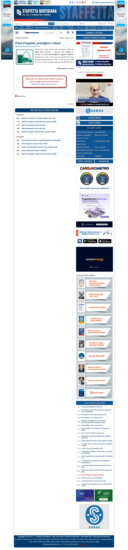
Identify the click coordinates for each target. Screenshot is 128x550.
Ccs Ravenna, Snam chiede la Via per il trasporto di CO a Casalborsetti (96, 411)
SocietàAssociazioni (22, 28)
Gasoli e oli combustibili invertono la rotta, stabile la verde (39, 147)
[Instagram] (75, 2)
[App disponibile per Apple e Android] (94, 241)
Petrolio (79, 28)
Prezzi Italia (81, 141)
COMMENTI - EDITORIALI (94, 32)
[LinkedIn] (70, 2)
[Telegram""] (73, 2)
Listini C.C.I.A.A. (82, 138)
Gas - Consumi (100, 147)
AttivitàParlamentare (55, 28)
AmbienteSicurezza (110, 28)
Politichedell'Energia (29, 28)
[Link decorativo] (86, 49)
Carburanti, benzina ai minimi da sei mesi (94, 481)
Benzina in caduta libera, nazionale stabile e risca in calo (39, 118)
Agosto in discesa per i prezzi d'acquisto (34, 125)
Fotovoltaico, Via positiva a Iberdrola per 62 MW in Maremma (96, 437)
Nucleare (99, 28)
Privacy (82, 544)
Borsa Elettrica (100, 132)
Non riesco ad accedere (61, 24)
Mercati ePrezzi (61, 28)
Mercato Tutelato (101, 135)
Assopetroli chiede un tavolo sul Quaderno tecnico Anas (96, 466)
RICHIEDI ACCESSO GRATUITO (103, 2)
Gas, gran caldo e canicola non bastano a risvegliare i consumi (97, 444)
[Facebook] (80, 2)
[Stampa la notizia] (17, 32)
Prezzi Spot (81, 156)
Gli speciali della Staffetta (86, 275)
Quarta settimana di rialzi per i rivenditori (34, 150)
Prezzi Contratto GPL (102, 150)
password (35, 24)
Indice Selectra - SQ (102, 141)
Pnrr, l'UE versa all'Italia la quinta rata (93, 433)
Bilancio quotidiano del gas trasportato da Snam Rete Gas (97, 457)
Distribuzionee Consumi (70, 28)
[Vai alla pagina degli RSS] (85, 2)
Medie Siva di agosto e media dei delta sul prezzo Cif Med (39, 122)
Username (18, 24)
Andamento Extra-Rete (85, 150)
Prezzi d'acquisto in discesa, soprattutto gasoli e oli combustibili (41, 140)
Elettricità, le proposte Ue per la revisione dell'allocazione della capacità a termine (94, 421)
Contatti (110, 24)
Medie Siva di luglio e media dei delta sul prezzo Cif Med (39, 132)
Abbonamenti (102, 24)
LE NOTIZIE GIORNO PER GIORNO (94, 37)
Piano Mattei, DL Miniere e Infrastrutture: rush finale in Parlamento (97, 452)
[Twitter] (77, 2)
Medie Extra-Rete (22, 38)
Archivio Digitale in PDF (104, 51)
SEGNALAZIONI (104, 161)
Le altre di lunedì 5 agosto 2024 (94, 403)
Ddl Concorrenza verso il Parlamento (92, 478)
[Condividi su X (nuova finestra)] (73, 32)
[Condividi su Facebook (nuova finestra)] (68, 32)
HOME (16, 28)
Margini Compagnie (84, 135)
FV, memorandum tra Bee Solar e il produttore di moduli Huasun (96, 461)
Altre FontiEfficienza (105, 28)
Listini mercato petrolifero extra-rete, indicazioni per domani (97, 485)
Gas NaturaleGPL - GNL (93, 28)
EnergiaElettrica (87, 28)
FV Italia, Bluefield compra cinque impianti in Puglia (97, 441)
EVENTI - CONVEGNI (85, 161)
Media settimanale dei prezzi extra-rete (33, 128)
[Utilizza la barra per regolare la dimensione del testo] (25, 32)
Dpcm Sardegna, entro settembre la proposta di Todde (95, 429)
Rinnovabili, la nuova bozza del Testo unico (94, 415)
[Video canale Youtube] (83, 2)
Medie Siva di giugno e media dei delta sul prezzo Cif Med (39, 154)
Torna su (71, 104)
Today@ (98, 156)
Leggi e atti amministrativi (41, 28)
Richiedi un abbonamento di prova (44, 84)
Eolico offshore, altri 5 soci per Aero (92, 425)
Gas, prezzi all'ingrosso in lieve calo (92, 407)
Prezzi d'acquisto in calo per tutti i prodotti (35, 144)
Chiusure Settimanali (84, 153)
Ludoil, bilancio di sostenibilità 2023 (92, 448)
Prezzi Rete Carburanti (85, 132)
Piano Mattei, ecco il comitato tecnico (92, 418)
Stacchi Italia (81, 144)
